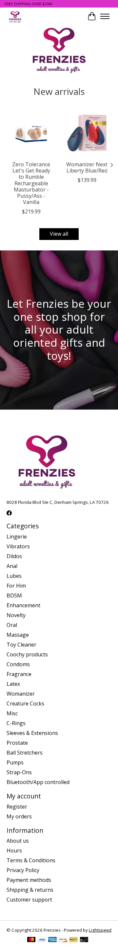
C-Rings (16, 723)
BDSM (14, 595)
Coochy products (27, 654)
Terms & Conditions (31, 860)
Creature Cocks (25, 703)
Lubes (14, 575)
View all (59, 233)
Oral (12, 625)
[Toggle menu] (104, 16)
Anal (12, 566)
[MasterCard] (31, 940)
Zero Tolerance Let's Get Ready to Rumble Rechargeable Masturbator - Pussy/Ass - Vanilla (31, 183)
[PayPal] (73, 940)
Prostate (17, 742)
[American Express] (52, 940)
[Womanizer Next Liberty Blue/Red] (86, 132)
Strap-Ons (19, 772)
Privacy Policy (23, 870)
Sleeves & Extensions (32, 733)
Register (17, 806)
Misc (12, 713)
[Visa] (42, 940)
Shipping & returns (30, 889)
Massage (18, 634)
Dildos (14, 556)
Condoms (18, 664)
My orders (19, 816)
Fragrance (19, 674)
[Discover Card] (63, 940)
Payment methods (29, 880)
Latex (13, 683)
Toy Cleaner (21, 644)
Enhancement (23, 605)
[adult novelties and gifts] (15, 16)
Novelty (16, 615)
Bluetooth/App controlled (38, 782)
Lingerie (17, 536)
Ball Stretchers (25, 752)
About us (18, 840)
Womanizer (21, 693)
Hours (14, 850)
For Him (16, 585)
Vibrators (18, 546)
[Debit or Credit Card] (84, 940)
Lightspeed (100, 930)
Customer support (29, 899)
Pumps (15, 762)
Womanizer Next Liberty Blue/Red (87, 167)
